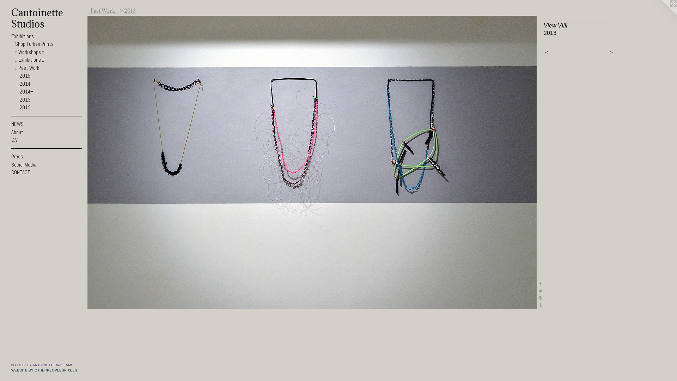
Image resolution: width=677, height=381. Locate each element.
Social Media (23, 164)
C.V (14, 140)
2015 (24, 75)
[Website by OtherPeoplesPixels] (663, 14)
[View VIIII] (312, 162)
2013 (25, 99)
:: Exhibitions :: (29, 59)
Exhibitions (22, 36)
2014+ (26, 91)
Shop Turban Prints (34, 44)
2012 (25, 107)
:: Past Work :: (29, 68)
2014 (24, 83)
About (17, 132)
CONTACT (20, 172)
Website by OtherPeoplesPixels (44, 370)
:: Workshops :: (29, 52)
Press (17, 156)
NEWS (17, 124)
